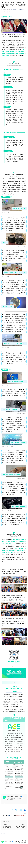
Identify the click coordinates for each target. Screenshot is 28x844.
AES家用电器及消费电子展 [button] (17, 10)
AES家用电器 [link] (8, 841)
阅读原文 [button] (3, 833)
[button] (14, 822)
